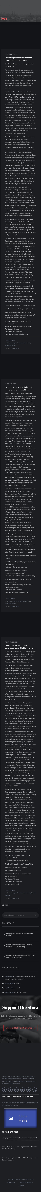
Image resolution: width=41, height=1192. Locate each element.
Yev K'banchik (9, 988)
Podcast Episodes (10, 345)
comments (15, 348)
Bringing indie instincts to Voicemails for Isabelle (20, 1138)
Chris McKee (9, 977)
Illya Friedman (11, 340)
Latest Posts (26, 343)
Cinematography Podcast (14, 343)
